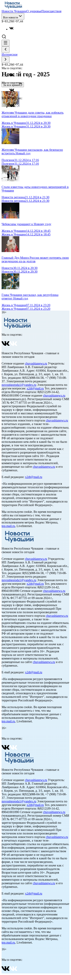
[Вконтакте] (13, 29)
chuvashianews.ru (36, 363)
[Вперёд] (5, 59)
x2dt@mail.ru (35, 388)
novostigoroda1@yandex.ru (19, 384)
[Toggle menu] (5, 43)
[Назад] (5, 49)
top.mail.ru (8, 526)
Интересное (10, 54)
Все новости (10, 17)
